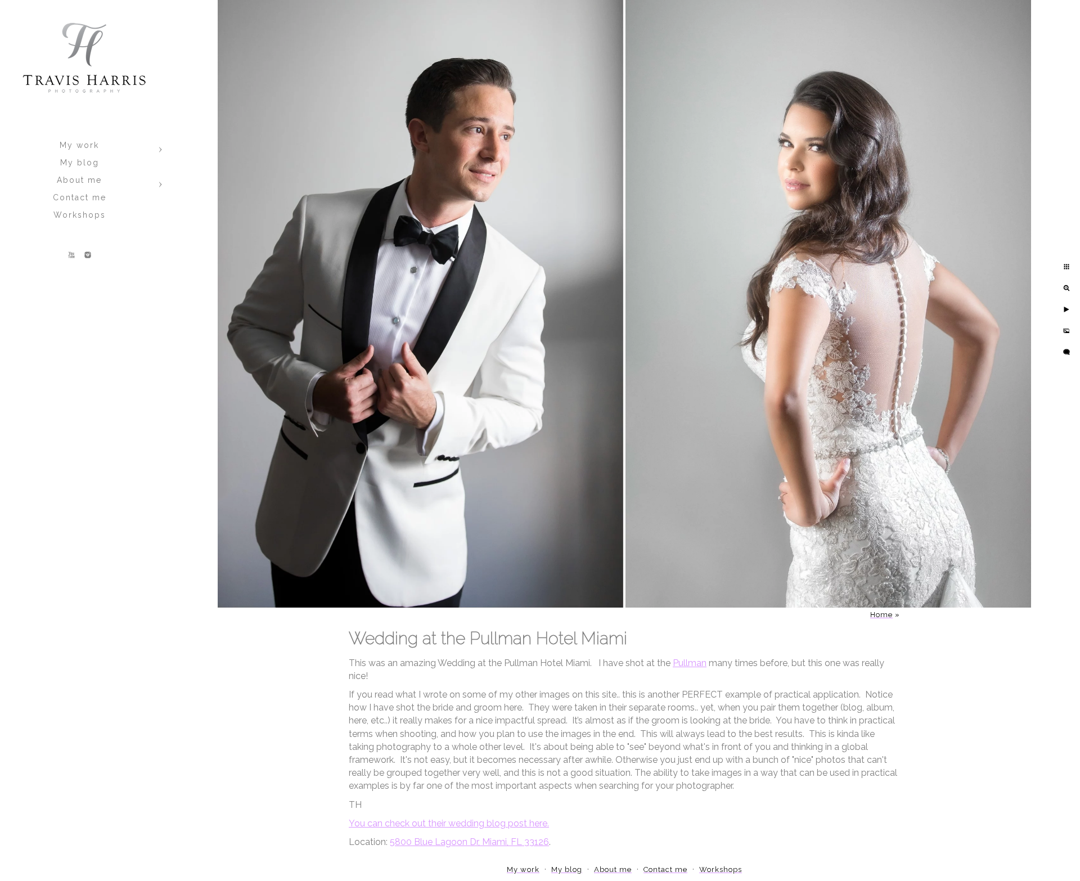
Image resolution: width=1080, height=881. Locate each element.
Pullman (689, 663)
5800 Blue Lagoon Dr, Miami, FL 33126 (469, 842)
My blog (79, 162)
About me (79, 180)
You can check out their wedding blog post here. (449, 823)
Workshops (79, 214)
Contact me (79, 197)
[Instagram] (87, 255)
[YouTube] (71, 255)
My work (79, 145)
